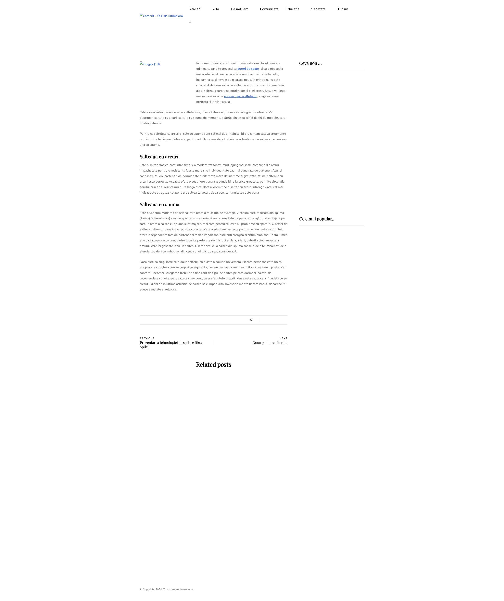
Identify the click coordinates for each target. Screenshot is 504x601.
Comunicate (269, 9)
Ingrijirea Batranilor (240, 484)
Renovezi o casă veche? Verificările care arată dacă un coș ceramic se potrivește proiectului (175, 449)
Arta (215, 9)
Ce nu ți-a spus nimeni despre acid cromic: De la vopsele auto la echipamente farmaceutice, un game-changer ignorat (344, 134)
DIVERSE (306, 313)
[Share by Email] (120, 351)
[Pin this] (120, 341)
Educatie (292, 9)
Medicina (313, 259)
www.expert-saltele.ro (240, 96)
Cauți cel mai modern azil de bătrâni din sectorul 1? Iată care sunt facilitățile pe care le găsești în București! (252, 528)
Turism (342, 9)
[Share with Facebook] (120, 311)
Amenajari (154, 404)
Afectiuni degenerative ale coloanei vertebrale (327, 295)
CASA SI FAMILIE (176, 404)
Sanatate (318, 9)
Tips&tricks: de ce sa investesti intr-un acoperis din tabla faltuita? (175, 525)
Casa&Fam (239, 9)
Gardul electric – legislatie (327, 321)
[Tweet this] (120, 321)
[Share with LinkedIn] (120, 331)
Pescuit (306, 336)
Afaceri (194, 9)
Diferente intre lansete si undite (325, 346)
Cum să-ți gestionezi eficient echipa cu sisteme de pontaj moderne (342, 190)
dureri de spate (248, 69)
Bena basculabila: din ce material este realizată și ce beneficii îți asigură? (252, 449)
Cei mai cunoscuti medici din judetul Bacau (330, 406)
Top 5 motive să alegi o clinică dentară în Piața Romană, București (344, 162)
